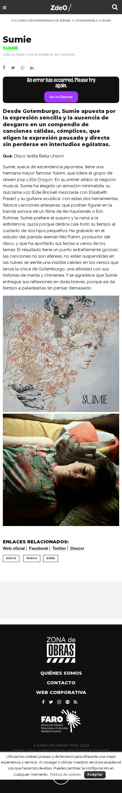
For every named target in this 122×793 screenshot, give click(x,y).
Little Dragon (40, 179)
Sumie (50, 558)
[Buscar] (115, 8)
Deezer (77, 548)
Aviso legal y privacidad (38, 750)
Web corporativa (61, 692)
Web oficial (14, 548)
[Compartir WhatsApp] (25, 67)
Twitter (59, 548)
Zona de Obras (13, 54)
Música (31, 558)
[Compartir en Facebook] (7, 67)
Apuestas (68, 54)
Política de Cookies (89, 750)
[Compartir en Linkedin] (34, 67)
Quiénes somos (61, 673)
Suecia (11, 558)
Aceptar (95, 774)
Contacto (61, 682)
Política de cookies (65, 774)
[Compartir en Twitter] (16, 67)
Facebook (38, 548)
